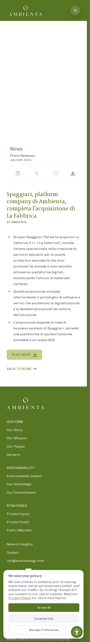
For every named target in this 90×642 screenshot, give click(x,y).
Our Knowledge (19, 484)
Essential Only (44, 618)
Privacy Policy (19, 598)
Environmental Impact (24, 476)
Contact (13, 552)
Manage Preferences (44, 630)
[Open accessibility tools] (77, 632)
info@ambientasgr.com (25, 560)
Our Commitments (21, 492)
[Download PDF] (73, 173)
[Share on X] (37, 173)
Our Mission (17, 438)
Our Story (15, 430)
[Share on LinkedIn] (18, 173)
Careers (13, 454)
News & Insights (20, 544)
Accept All (44, 607)
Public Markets (19, 530)
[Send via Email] (56, 173)
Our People (16, 446)
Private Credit (18, 522)
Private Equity (18, 514)
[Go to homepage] (25, 10)
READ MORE (21, 355)
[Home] (25, 403)
